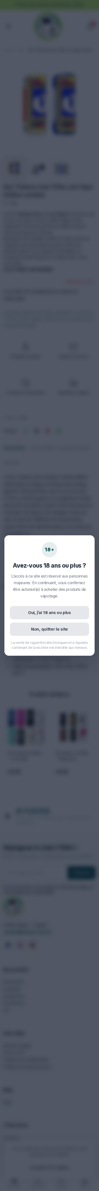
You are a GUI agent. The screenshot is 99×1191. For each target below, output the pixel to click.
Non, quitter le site (49, 629)
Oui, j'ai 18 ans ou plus (49, 612)
